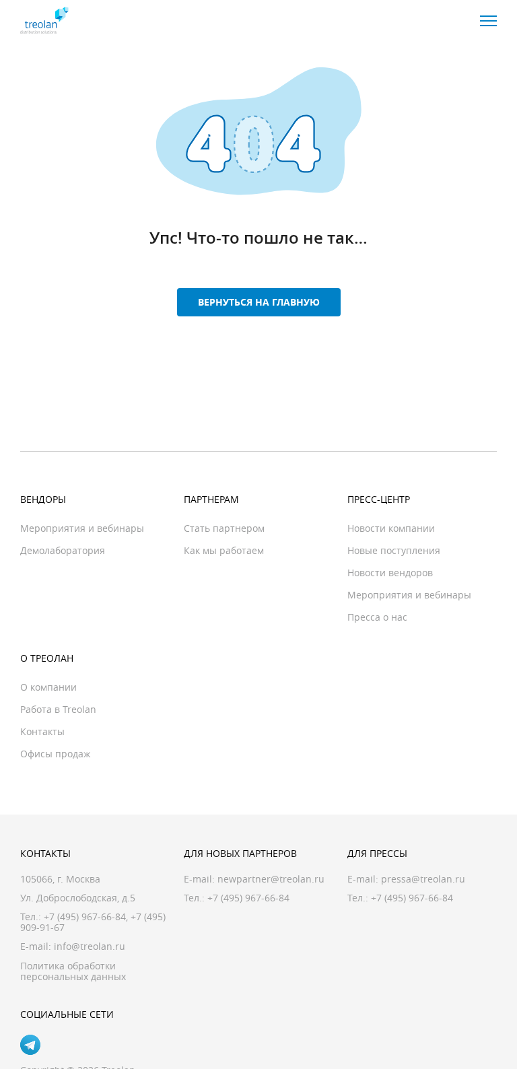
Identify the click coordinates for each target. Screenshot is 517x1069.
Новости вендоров (390, 572)
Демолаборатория (62, 550)
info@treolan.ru (89, 946)
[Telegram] (30, 1045)
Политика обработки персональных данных (73, 971)
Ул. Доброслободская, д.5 (77, 897)
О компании (48, 687)
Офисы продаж (55, 753)
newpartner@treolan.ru (270, 878)
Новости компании (391, 528)
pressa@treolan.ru (423, 878)
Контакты (42, 731)
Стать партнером (224, 528)
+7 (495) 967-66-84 (85, 916)
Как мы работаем (224, 550)
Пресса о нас (377, 617)
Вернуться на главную (259, 302)
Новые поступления (393, 550)
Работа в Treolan (58, 709)
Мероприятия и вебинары (82, 528)
